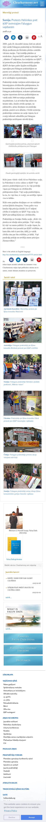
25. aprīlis (7, 697)
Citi (4, 743)
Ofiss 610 (6, 709)
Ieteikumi (7, 774)
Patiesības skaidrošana (12, 724)
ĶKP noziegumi (9, 712)
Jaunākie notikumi (10, 721)
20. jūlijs (6, 700)
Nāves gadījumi (9, 684)
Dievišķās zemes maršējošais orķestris (18, 737)
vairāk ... (9, 597)
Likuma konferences (11, 728)
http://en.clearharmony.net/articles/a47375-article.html (22, 254)
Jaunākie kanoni (12, 572)
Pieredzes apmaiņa (10, 762)
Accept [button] (32, 817)
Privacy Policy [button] (10, 811)
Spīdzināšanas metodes (12, 687)
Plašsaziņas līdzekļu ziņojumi (14, 740)
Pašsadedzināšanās (10, 703)
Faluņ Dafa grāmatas (14, 559)
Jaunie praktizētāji (10, 768)
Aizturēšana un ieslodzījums (14, 690)
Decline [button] (12, 817)
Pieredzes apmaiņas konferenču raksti (18, 758)
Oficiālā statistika (10, 694)
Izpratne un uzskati (10, 765)
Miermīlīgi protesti (11, 12)
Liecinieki (7, 777)
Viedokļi (6, 771)
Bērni (5, 706)
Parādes (6, 731)
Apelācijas (7, 734)
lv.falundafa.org (9, 798)
